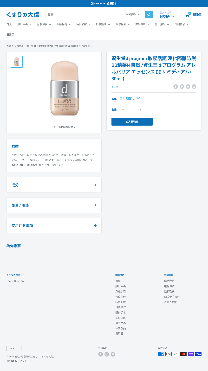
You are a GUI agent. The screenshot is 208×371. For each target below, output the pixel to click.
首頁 (9, 24)
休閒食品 (180, 24)
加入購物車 (131, 121)
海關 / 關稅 (170, 301)
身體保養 (42, 24)
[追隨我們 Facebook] (100, 354)
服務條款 (169, 286)
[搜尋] (149, 14)
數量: (114, 109)
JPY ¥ (11, 348)
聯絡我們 (169, 280)
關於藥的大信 (172, 296)
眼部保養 (121, 24)
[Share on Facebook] (175, 86)
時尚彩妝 (81, 24)
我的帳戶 (165, 16)
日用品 (10, 34)
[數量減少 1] (123, 109)
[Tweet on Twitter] (188, 86)
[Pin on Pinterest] (182, 86)
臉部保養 (22, 24)
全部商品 (18, 45)
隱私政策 (169, 291)
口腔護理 (101, 24)
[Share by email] (194, 86)
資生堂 (114, 86)
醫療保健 (62, 24)
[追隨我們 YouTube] (113, 354)
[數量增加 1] (140, 109)
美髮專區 (140, 24)
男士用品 (160, 24)
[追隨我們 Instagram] (106, 354)
